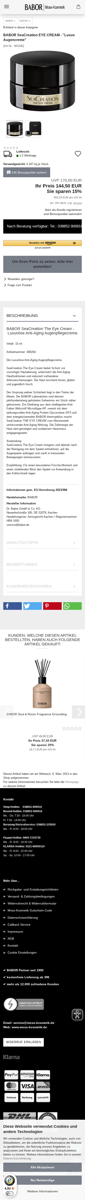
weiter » (10, 20)
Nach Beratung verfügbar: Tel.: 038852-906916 (44, 226)
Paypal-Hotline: (12, 837)
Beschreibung (22, 315)
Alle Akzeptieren (42, 1167)
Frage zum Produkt (20, 285)
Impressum (15, 931)
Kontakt (13, 945)
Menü (6, 6)
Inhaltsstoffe (22, 542)
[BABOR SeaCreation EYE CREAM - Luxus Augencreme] (42, 80)
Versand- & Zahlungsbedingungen (31, 896)
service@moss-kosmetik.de (33, 1023)
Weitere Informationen (42, 1191)
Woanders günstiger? (21, 279)
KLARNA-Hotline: (14, 846)
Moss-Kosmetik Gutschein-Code (30, 910)
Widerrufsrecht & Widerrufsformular (32, 903)
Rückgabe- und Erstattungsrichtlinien (33, 889)
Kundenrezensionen (29, 586)
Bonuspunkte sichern (29, 172)
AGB (11, 938)
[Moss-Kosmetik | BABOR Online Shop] (42, 7)
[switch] (10, 1193)
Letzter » (25, 20)
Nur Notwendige (42, 1180)
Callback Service (19, 924)
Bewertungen (22, 564)
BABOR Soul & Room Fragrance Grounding (37, 714)
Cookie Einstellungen (22, 952)
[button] (42, 244)
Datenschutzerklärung (17, 1158)
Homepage (72, 782)
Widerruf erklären (23, 1042)
